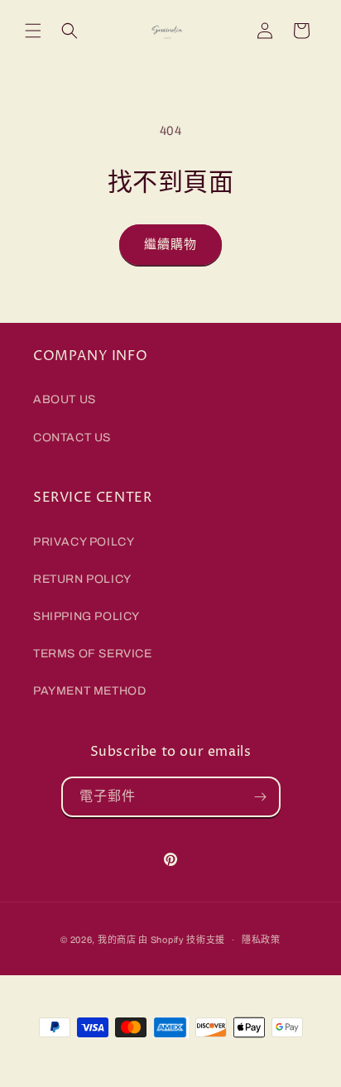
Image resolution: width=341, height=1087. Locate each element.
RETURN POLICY (82, 579)
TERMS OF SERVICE (92, 653)
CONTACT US (72, 437)
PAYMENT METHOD (89, 691)
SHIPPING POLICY (86, 616)
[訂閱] (261, 797)
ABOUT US (64, 399)
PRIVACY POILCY (83, 542)
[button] (33, 30)
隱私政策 (261, 940)
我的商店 (117, 940)
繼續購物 (170, 244)
